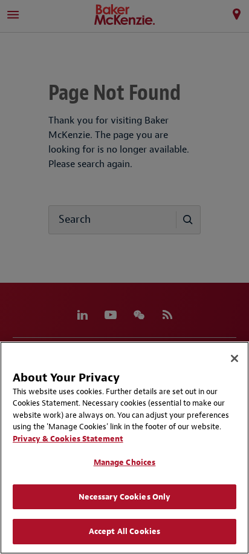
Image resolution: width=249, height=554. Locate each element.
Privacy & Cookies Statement (68, 439)
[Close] (234, 358)
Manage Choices (125, 462)
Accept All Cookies (124, 531)
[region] (124, 447)
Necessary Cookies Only (125, 497)
